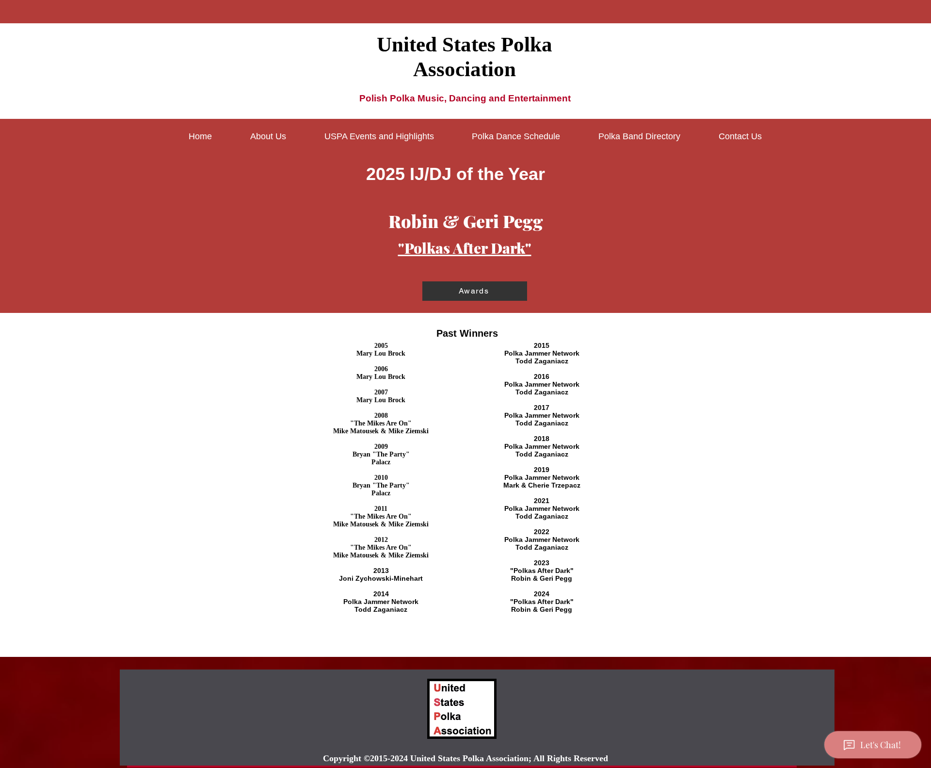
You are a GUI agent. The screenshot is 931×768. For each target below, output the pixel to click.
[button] (268, 136)
